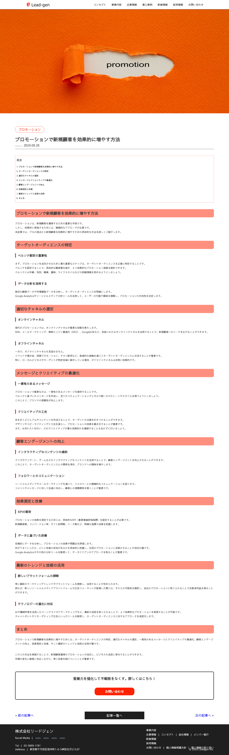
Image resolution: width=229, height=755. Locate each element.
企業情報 (132, 4)
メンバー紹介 (201, 734)
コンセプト (100, 4)
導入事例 (147, 4)
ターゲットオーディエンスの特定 (34, 171)
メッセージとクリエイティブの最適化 (35, 180)
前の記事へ (26, 715)
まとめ (22, 198)
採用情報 (178, 4)
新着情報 (163, 4)
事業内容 (151, 730)
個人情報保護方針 (176, 747)
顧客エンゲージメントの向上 (32, 184)
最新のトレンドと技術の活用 (32, 193)
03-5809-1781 (32, 745)
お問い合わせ (195, 4)
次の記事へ (203, 715)
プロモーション (30, 129)
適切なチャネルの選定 (29, 175)
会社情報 (184, 734)
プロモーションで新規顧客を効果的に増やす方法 (40, 166)
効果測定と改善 (26, 189)
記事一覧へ (114, 715)
